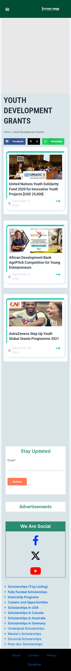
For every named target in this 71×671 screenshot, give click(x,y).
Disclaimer (34, 664)
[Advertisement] (35, 55)
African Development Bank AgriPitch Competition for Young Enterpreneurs (34, 262)
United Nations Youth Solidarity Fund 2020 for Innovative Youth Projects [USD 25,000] (34, 189)
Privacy (52, 655)
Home (7, 131)
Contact (33, 655)
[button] (7, 9)
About (16, 655)
